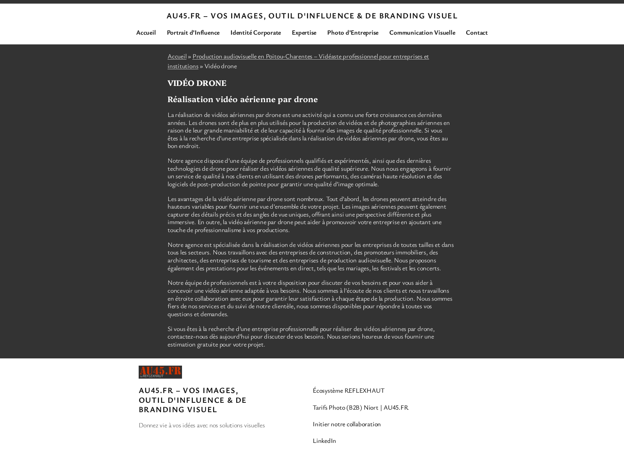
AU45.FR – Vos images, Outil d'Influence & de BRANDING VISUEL (312, 15)
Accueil (177, 56)
